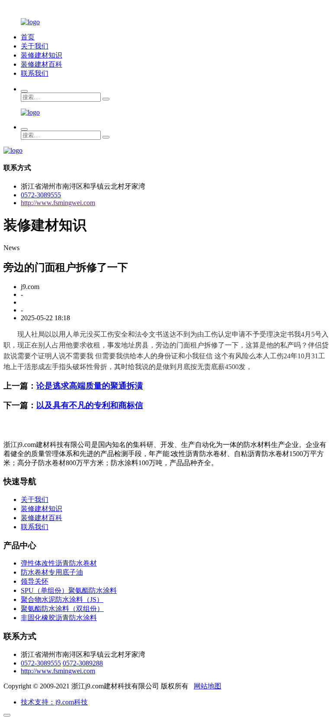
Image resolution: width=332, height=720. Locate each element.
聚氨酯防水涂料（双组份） (62, 608)
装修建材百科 (41, 64)
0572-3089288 (83, 663)
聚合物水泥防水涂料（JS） (62, 599)
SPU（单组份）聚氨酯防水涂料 (69, 590)
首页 (28, 37)
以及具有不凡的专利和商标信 (89, 405)
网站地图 (207, 686)
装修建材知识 (41, 55)
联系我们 (34, 73)
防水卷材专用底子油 (52, 572)
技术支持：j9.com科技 (54, 702)
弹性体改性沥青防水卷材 (59, 563)
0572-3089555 (41, 195)
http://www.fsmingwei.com (58, 202)
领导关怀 (34, 581)
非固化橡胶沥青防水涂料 (59, 617)
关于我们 (34, 46)
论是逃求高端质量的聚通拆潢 (89, 385)
